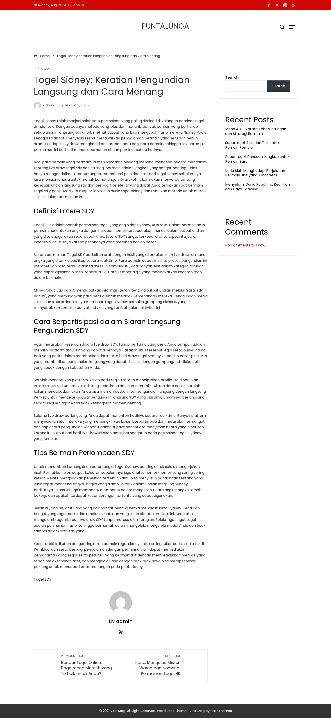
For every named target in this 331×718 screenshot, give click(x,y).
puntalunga (165, 26)
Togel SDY (42, 579)
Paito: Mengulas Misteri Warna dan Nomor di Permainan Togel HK (157, 665)
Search (232, 77)
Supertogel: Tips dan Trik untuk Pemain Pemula (252, 145)
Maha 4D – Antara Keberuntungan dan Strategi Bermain (255, 131)
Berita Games (44, 69)
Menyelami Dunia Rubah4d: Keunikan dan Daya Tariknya (257, 187)
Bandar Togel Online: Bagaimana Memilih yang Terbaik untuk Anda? (86, 665)
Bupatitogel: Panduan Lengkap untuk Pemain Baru (257, 159)
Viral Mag (197, 711)
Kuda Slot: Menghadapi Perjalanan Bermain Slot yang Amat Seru (255, 173)
